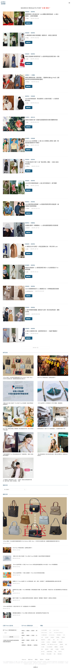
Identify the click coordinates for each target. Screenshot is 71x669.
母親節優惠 (54, 642)
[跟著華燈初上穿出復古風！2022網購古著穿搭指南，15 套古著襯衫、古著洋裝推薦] (14, 18)
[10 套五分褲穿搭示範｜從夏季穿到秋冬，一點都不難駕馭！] (14, 335)
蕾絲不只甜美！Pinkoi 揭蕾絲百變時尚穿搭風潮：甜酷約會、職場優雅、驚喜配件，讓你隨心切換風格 (34, 598)
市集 (53, 639)
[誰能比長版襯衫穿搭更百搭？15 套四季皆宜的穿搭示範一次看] (14, 60)
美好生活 (33, 117)
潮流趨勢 (27, 138)
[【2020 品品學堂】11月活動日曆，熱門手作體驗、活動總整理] (52, 391)
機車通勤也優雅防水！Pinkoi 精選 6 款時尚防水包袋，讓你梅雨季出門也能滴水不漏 (31, 613)
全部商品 (35, 645)
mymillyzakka (44, 632)
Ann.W (27, 227)
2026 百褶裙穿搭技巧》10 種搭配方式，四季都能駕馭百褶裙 (42, 288)
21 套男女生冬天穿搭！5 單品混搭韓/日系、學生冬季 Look (41, 246)
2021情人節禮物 (44, 630)
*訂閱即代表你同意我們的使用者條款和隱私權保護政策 (11, 641)
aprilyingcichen (29, 291)
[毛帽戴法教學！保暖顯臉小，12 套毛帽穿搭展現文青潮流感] (14, 229)
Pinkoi (27, 81)
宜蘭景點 (63, 637)
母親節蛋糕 (43, 644)
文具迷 (32, 635)
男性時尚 (33, 201)
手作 (57, 639)
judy (27, 58)
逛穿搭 (32, 630)
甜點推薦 (61, 644)
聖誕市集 (46, 649)
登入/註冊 (47, 659)
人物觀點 (33, 75)
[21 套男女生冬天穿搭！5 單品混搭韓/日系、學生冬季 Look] (14, 250)
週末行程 (60, 651)
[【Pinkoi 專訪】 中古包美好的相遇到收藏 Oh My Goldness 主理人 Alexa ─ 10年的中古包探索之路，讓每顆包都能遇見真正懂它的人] (18, 365)
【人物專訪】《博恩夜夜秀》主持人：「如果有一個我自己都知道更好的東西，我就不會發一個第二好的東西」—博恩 (17, 480)
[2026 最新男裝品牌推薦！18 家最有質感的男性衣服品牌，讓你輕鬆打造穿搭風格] (14, 208)
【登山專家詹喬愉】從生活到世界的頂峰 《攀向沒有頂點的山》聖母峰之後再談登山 (52, 455)
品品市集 (46, 637)
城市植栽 (52, 637)
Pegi (27, 18)
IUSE (50, 630)
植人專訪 (48, 642)
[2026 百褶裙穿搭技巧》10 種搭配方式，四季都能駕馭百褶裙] (14, 293)
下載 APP (41, 659)
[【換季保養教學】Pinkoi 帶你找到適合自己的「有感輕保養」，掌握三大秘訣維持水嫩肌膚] (18, 442)
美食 (42, 649)
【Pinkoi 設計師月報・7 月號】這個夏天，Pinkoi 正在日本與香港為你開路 (29, 572)
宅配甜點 (57, 637)
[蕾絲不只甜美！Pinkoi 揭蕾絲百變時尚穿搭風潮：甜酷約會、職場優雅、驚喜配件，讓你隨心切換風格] (7, 600)
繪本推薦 (61, 646)
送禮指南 (24, 645)
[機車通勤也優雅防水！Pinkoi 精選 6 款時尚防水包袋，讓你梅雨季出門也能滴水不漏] (7, 615)
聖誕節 (52, 649)
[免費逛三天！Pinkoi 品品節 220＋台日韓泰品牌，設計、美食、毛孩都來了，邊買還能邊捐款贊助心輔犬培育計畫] (7, 583)
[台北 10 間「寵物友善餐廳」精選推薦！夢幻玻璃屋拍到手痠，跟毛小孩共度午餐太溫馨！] (18, 417)
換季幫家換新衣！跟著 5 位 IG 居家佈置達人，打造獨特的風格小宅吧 (51, 428)
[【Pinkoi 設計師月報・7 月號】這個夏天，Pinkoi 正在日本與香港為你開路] (7, 575)
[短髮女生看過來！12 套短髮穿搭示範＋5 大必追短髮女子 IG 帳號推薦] (14, 272)
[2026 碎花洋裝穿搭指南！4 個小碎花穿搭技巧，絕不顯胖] (14, 187)
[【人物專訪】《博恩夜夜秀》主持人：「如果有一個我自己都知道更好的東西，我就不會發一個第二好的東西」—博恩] (18, 468)
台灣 (42, 637)
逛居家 (23, 635)
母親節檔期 (60, 642)
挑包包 (23, 630)
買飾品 (27, 630)
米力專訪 (42, 646)
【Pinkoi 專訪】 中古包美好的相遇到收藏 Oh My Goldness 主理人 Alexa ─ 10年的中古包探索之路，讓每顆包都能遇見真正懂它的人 (18, 378)
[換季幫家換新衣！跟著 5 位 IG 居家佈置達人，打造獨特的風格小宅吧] (52, 417)
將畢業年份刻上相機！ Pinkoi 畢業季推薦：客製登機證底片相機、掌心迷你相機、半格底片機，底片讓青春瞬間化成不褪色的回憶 (40, 590)
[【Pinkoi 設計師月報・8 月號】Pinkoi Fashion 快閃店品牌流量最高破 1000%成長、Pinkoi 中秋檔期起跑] (7, 566)
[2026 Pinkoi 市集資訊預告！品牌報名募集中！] (52, 365)
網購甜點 (56, 646)
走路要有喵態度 (49, 651)
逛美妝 (27, 640)
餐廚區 (27, 635)
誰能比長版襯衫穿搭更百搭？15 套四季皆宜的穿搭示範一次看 (42, 56)
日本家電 (42, 642)
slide (50, 632)
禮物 (66, 644)
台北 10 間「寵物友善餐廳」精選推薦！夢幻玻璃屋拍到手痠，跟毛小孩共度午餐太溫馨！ (18, 429)
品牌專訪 (27, 75)
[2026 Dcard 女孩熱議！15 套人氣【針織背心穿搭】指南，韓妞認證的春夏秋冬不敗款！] (14, 145)
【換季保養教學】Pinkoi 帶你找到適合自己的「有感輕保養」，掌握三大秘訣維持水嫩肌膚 (18, 455)
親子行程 (42, 651)
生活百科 (27, 117)
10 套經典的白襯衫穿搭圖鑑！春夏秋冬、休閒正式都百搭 (41, 35)
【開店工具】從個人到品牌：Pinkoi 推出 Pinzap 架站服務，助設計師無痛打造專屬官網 (18, 404)
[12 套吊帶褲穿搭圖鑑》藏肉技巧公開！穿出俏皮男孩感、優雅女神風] (14, 314)
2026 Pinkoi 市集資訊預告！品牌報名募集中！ (46, 377)
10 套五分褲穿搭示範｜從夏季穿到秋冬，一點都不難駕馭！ (41, 331)
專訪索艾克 (43, 639)
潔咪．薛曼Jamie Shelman (52, 644)
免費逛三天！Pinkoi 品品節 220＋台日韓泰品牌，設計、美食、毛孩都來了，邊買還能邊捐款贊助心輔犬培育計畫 (37, 581)
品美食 (23, 640)
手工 (61, 639)
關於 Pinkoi (30, 659)
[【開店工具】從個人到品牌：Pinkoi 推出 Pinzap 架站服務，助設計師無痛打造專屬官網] (18, 391)
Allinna (27, 166)
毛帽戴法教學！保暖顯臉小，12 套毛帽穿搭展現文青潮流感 (41, 225)
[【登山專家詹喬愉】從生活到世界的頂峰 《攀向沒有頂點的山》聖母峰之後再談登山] (52, 442)
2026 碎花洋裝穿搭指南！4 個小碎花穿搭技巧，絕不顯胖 (41, 183)
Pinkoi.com (24, 659)
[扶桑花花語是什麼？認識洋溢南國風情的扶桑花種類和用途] (14, 124)
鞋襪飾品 (33, 222)
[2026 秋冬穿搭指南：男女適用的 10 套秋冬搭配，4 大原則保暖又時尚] (14, 103)
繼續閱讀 (28, 23)
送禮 (55, 651)
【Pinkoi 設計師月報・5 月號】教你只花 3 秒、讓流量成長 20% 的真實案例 (19, 606)
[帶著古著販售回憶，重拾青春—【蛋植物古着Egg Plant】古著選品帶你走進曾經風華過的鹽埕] (14, 82)
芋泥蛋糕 (56, 649)
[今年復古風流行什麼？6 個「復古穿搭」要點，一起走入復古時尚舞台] (14, 166)
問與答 (36, 659)
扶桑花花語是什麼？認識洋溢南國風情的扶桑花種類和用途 (41, 120)
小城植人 (49, 639)
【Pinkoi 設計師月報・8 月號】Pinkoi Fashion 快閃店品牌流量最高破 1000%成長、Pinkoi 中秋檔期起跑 (35, 564)
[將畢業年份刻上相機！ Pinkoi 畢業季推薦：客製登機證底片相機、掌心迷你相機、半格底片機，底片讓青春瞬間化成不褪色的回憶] (7, 592)
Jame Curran (56, 630)
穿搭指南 (27, 11)
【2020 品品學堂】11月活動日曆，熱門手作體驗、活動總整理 (49, 403)
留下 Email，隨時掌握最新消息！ (10, 630)
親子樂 (32, 640)
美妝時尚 (33, 11)
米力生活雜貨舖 (49, 646)
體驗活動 (29, 645)
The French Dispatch (58, 632)
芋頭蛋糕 (62, 649)
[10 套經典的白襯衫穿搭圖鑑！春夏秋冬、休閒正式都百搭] (14, 39)
